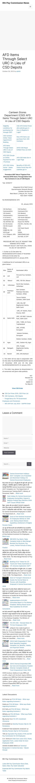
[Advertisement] (17, 28)
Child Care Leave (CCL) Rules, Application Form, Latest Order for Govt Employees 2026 (17, 741)
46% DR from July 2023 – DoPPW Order (18, 403)
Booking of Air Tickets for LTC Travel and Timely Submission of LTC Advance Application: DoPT (20, 564)
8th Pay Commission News (15, 3)
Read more (19, 493)
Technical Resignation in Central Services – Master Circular (15, 748)
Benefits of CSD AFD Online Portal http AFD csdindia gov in (24, 167)
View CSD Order (17, 388)
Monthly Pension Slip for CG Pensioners (15, 731)
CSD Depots (19, 396)
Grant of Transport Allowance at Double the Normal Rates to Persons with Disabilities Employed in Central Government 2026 (17, 582)
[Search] (29, 464)
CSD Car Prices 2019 (11, 393)
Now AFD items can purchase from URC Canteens (23, 139)
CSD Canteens (9, 396)
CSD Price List (23, 393)
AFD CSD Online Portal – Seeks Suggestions (8, 167)
